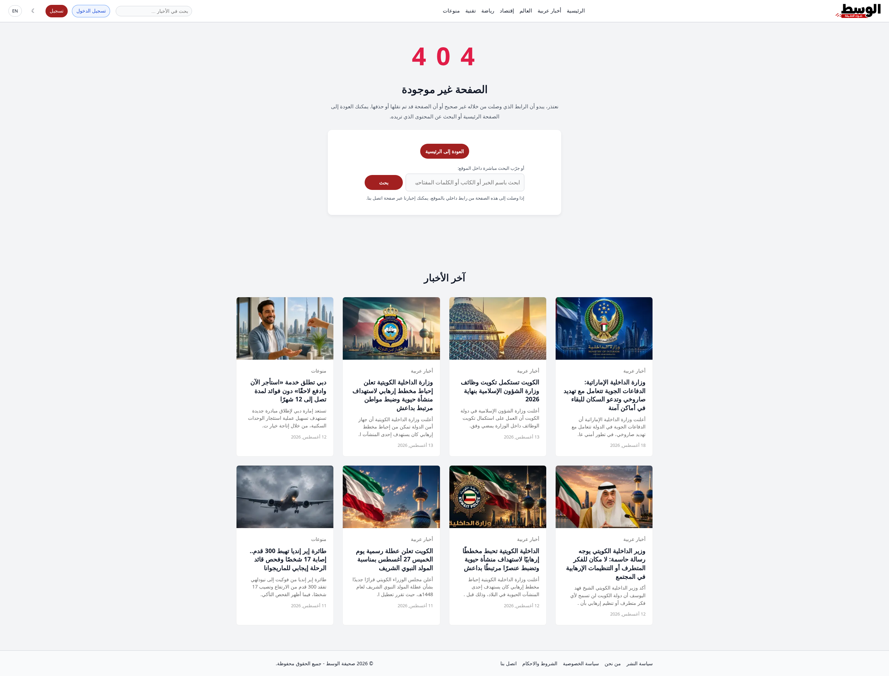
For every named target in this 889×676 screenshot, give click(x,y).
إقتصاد (507, 10)
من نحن (613, 663)
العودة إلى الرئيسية (444, 151)
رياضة (487, 10)
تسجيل (57, 10)
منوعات (451, 10)
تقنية (470, 10)
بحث (384, 182)
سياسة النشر (639, 663)
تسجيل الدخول (91, 10)
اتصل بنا (508, 663)
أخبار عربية (549, 10)
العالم (526, 10)
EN (15, 11)
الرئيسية (576, 10)
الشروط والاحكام (539, 663)
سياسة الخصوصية (581, 663)
